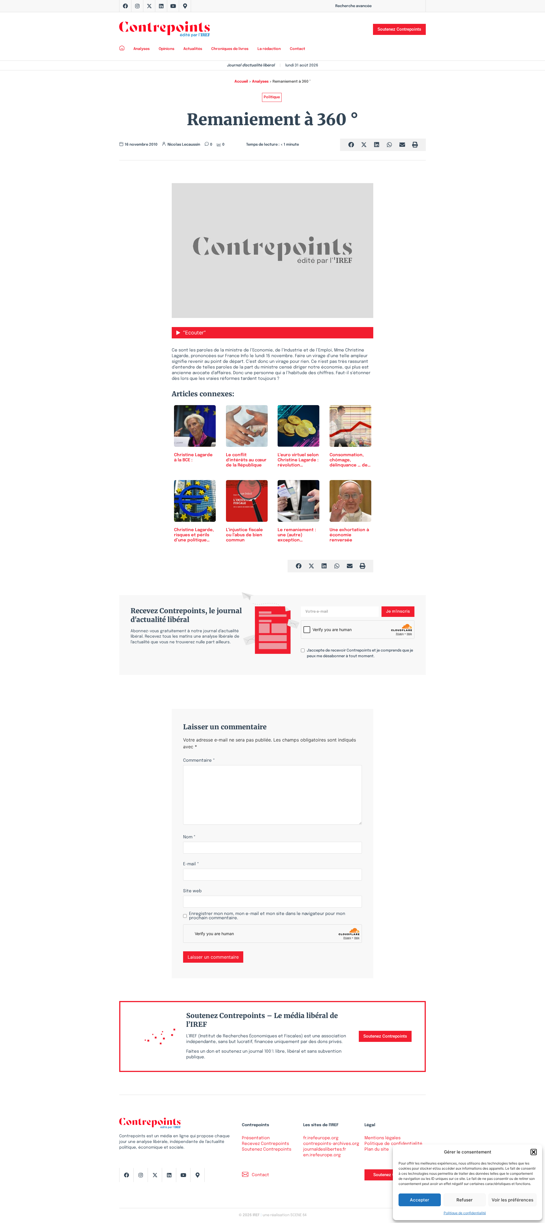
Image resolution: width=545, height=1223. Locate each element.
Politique (272, 97)
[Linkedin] (161, 6)
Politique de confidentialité (465, 1213)
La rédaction (269, 49)
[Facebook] (125, 6)
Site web (192, 891)
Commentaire (199, 761)
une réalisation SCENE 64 (285, 1215)
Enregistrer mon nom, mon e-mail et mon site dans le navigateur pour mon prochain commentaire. (267, 916)
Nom (189, 837)
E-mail (191, 864)
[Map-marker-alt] (185, 6)
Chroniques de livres (229, 49)
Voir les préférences (512, 1200)
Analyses (141, 49)
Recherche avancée (353, 6)
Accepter (419, 1200)
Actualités (192, 49)
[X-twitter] (149, 6)
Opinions (166, 49)
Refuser (464, 1200)
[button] (533, 1152)
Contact (297, 49)
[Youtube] (173, 6)
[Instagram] (137, 6)
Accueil (241, 81)
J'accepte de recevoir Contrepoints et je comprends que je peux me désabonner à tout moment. (360, 653)
